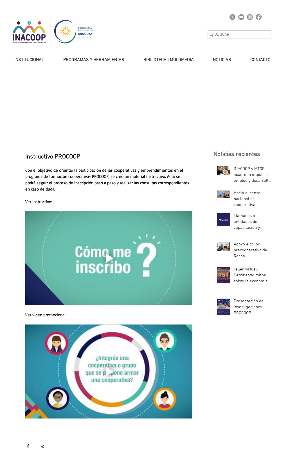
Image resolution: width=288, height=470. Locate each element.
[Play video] (108, 258)
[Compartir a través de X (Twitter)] (41, 446)
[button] (88, 60)
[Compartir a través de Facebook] (28, 446)
